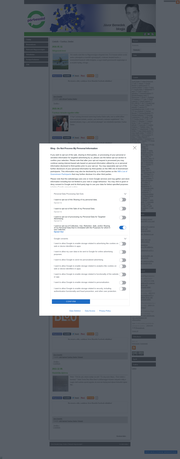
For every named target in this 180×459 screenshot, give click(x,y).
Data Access (90, 311)
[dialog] (90, 229)
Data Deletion (75, 311)
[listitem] (90, 193)
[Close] (135, 148)
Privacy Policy (105, 311)
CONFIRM (71, 301)
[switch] (122, 199)
